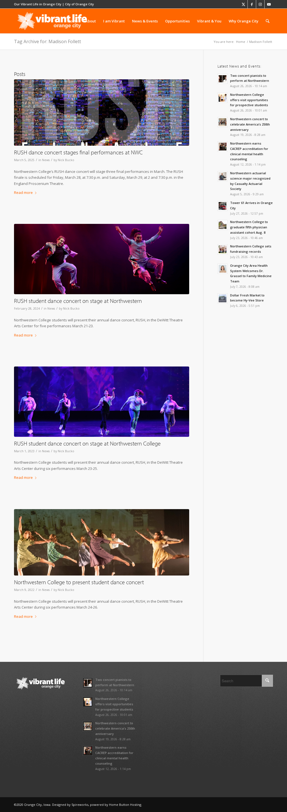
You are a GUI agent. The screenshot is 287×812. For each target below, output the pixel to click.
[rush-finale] (101, 112)
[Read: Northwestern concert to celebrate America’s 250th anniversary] (222, 122)
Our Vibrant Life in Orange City (37, 4)
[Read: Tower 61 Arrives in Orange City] (222, 206)
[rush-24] (101, 259)
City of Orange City (79, 4)
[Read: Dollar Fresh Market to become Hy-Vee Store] (222, 298)
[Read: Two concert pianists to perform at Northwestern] (222, 79)
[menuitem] (73, 21)
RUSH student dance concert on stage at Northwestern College (87, 443)
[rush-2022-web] (101, 401)
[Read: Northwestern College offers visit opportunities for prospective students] (222, 98)
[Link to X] (243, 4)
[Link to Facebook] (252, 4)
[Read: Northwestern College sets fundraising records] (222, 249)
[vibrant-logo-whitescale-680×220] (52, 21)
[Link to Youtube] (269, 4)
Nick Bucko (66, 160)
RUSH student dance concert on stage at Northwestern (78, 300)
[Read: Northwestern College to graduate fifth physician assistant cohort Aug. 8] (222, 225)
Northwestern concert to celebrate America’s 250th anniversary (250, 124)
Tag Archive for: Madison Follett (47, 41)
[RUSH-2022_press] (101, 542)
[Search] (267, 21)
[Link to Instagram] (260, 4)
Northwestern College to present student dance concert (79, 582)
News (46, 160)
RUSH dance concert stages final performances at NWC (78, 152)
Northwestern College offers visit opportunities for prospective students (249, 99)
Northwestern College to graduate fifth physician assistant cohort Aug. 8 (249, 227)
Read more (23, 192)
